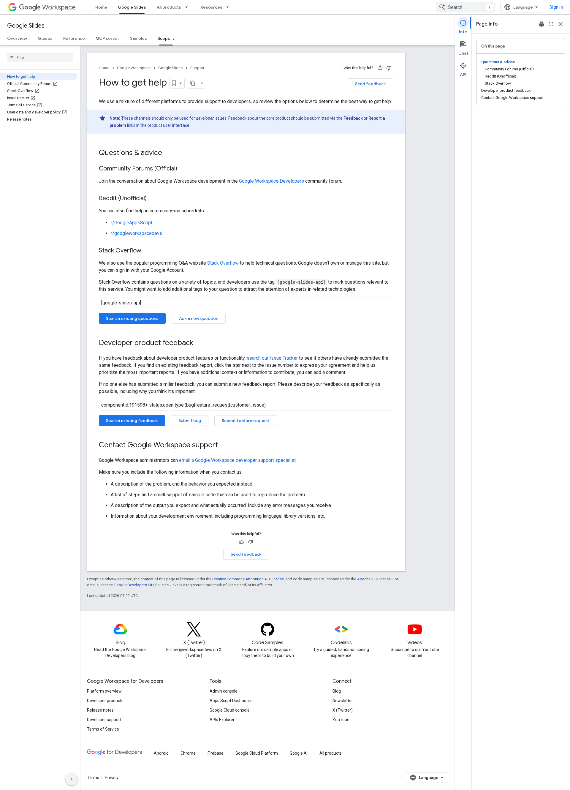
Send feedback (370, 83)
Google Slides (132, 7)
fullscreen (551, 24)
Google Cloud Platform (256, 753)
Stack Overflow (223, 263)
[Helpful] (380, 68)
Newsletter (342, 700)
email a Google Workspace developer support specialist (237, 460)
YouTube (340, 719)
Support (166, 38)
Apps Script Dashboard (231, 700)
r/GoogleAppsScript (131, 222)
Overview (17, 38)
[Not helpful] (388, 68)
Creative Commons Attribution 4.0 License (248, 579)
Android (161, 753)
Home (101, 7)
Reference (74, 38)
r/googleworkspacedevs (136, 233)
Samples (138, 38)
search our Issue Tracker (272, 358)
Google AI (299, 753)
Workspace (59, 7)
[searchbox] (40, 57)
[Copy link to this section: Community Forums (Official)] (183, 169)
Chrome (188, 753)
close (560, 24)
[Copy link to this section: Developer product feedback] (199, 343)
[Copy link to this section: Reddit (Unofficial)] (153, 198)
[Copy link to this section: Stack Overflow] (147, 251)
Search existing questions (132, 318)
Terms (93, 777)
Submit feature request (246, 420)
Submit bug (189, 420)
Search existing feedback (132, 420)
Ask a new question (198, 318)
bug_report (541, 24)
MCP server (107, 38)
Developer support (104, 719)
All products (169, 7)
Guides (45, 38)
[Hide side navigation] (71, 779)
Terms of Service (103, 729)
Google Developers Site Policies (141, 585)
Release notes (100, 710)
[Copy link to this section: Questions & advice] (168, 153)
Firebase (216, 753)
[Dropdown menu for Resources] (229, 7)
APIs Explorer (222, 719)
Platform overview (104, 691)
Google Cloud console (230, 710)
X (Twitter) (342, 710)
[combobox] (465, 7)
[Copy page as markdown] (192, 83)
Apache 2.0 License (374, 579)
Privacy (111, 777)
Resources (211, 7)
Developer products (105, 700)
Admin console (224, 691)
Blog (336, 691)
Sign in (556, 7)
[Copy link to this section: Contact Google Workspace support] (224, 445)
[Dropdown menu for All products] (188, 7)
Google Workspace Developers (271, 181)
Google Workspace (134, 68)
